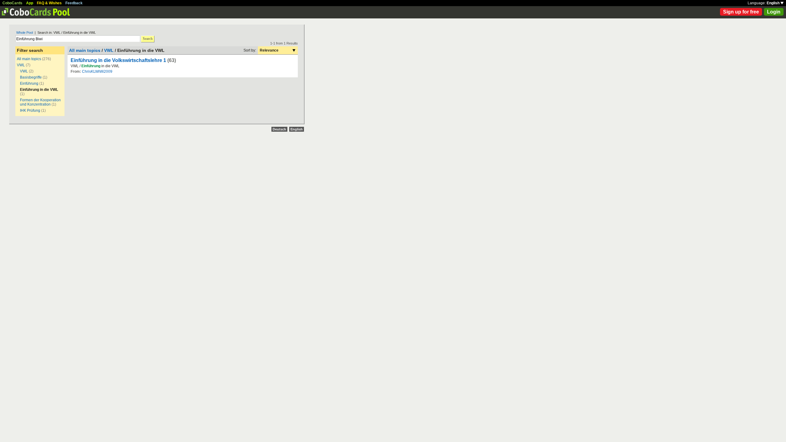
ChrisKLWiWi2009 (97, 71)
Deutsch (279, 129)
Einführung (29, 83)
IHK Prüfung (30, 110)
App (29, 3)
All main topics (29, 59)
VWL (21, 65)
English (773, 3)
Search (148, 39)
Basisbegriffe (31, 77)
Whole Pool (24, 32)
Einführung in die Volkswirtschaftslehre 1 (118, 60)
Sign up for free (741, 11)
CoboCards (12, 3)
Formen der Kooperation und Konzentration (40, 102)
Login (773, 11)
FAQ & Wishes (49, 3)
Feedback (74, 3)
